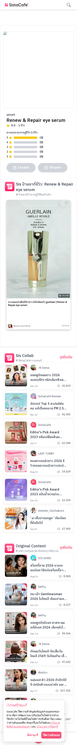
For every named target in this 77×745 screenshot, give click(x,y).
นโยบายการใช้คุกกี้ (47, 726)
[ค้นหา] (68, 4)
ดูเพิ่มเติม (66, 357)
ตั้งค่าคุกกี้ (32, 735)
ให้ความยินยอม (51, 735)
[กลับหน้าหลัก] (17, 5)
